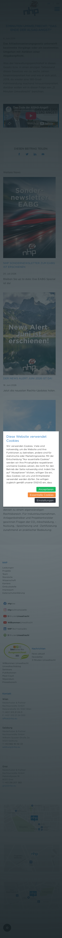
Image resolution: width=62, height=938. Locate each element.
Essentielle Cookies (42, 494)
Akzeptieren (46, 489)
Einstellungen (45, 500)
